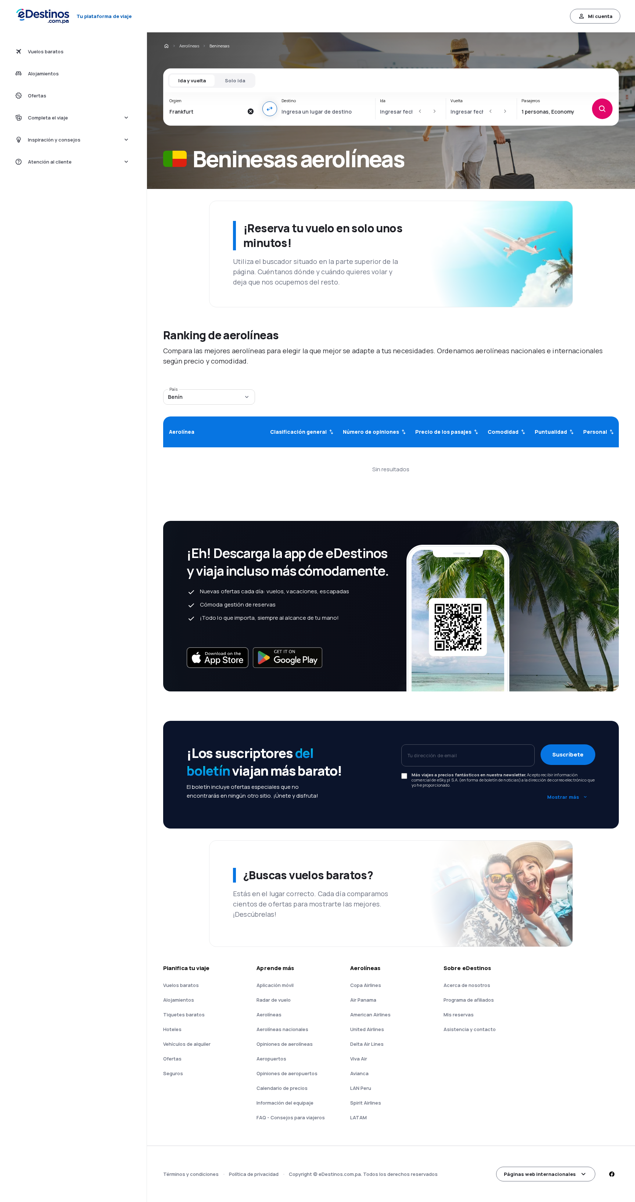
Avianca (359, 1073)
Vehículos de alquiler (187, 1044)
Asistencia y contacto (470, 1029)
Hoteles (172, 1029)
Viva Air (358, 1058)
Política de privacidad (254, 1174)
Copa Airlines (365, 985)
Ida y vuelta (192, 80)
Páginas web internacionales (540, 1174)
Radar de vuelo (273, 1000)
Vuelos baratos (181, 985)
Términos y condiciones (191, 1174)
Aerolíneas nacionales (282, 1029)
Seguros (173, 1073)
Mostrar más (563, 797)
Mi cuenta (600, 16)
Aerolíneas (189, 46)
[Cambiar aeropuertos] (269, 108)
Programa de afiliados (469, 1000)
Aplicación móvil (275, 985)
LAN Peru (360, 1088)
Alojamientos (178, 1000)
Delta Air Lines (367, 1044)
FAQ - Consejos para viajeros (290, 1117)
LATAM (358, 1117)
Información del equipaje (284, 1102)
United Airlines (367, 1029)
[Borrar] (250, 111)
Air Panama (363, 1000)
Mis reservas (459, 1014)
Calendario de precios (282, 1088)
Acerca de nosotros (467, 985)
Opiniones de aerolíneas (284, 1044)
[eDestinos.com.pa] (166, 46)
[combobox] (206, 111)
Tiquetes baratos (184, 1014)
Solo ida (235, 80)
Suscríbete (568, 754)
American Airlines (370, 1014)
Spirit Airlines (365, 1102)
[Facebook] (611, 1174)
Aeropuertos (271, 1058)
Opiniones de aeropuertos (287, 1073)
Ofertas (172, 1058)
